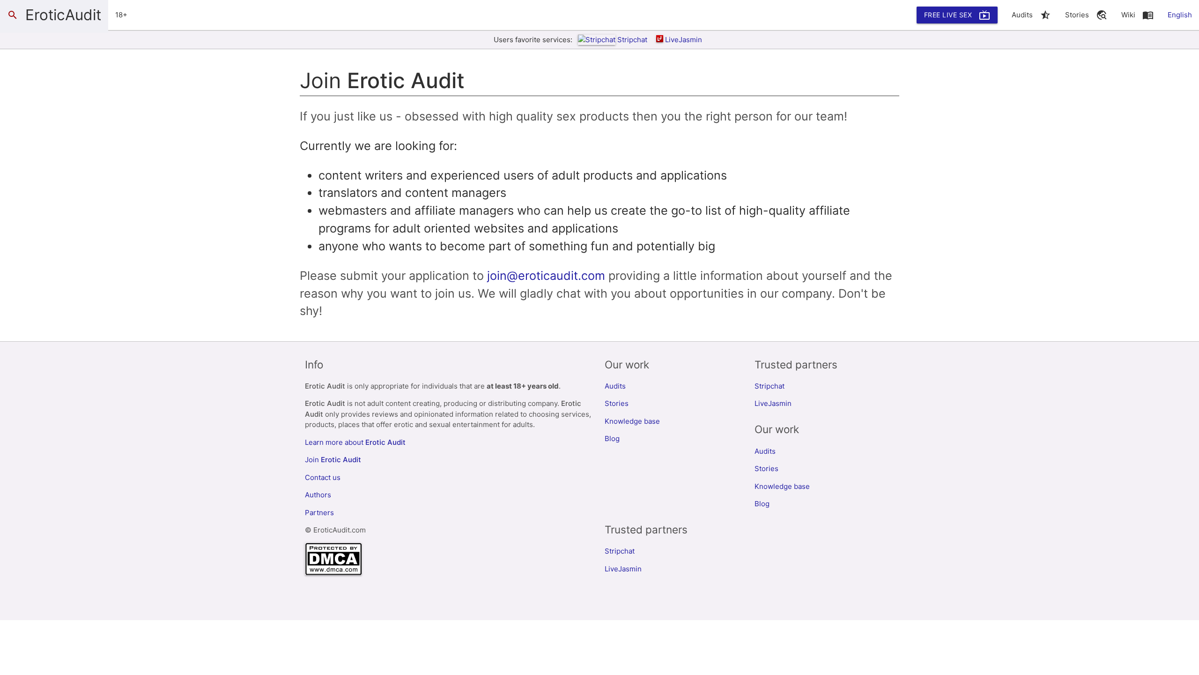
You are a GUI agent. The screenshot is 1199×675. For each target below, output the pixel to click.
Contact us (322, 477)
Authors (318, 494)
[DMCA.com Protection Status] (333, 572)
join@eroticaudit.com (546, 276)
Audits (615, 386)
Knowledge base (632, 421)
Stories (617, 403)
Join (333, 459)
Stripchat (632, 39)
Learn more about (355, 442)
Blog (612, 438)
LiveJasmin (683, 39)
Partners (319, 512)
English (1180, 14)
